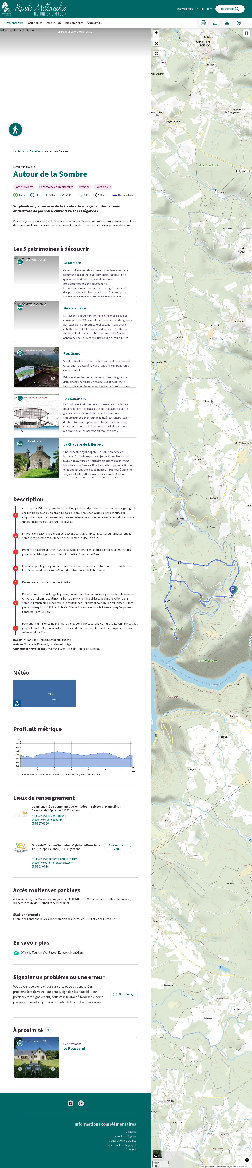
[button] (156, 43)
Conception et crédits (122, 1157)
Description (53, 23)
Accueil (22, 151)
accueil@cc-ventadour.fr (47, 836)
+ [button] (156, 32)
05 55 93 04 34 (40, 883)
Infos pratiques (73, 23)
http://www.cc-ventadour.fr (49, 832)
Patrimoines (34, 23)
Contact (131, 1148)
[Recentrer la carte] (156, 53)
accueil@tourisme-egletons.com (52, 879)
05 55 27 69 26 (40, 840)
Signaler (124, 1011)
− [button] (156, 38)
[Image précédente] (20, 373)
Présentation (14, 23)
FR (207, 9)
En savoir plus (184, 9)
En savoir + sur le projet (121, 1162)
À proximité (94, 23)
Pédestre (35, 151)
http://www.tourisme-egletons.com (54, 875)
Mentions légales (125, 1153)
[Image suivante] (53, 373)
